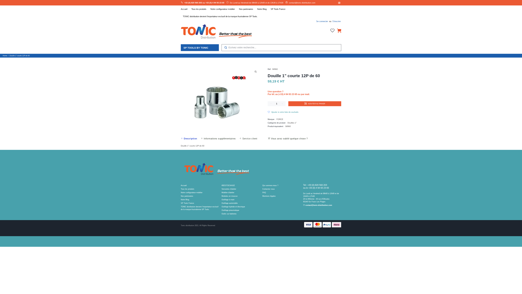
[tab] (189, 138)
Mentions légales (269, 196)
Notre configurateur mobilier (191, 193)
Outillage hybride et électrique (233, 207)
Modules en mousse (229, 196)
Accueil (184, 185)
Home (5, 56)
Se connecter (322, 21)
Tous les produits (187, 189)
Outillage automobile (230, 203)
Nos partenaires (187, 196)
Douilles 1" (292, 123)
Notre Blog (185, 200)
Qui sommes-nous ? (270, 185)
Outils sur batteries (229, 214)
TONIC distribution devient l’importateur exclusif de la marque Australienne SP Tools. (199, 208)
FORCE (279, 119)
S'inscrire (336, 21)
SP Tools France (187, 203)
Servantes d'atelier (229, 189)
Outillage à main (228, 200)
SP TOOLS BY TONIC (196, 47)
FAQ (264, 193)
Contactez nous (268, 189)
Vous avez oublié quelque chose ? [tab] (289, 138)
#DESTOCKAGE (228, 185)
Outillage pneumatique (230, 210)
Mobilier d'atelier (228, 193)
